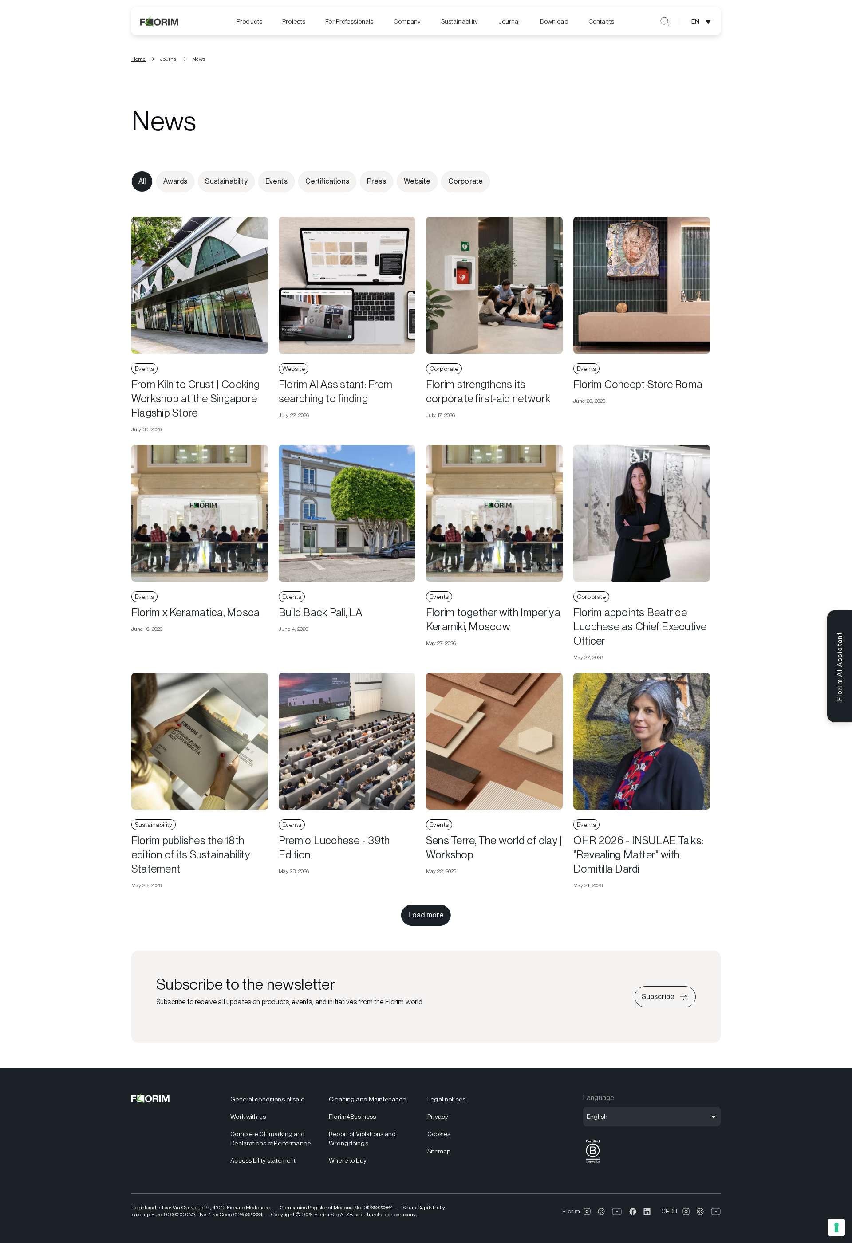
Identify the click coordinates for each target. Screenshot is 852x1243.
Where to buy (348, 1160)
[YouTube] (617, 1211)
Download (554, 21)
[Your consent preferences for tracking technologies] (836, 1227)
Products (249, 21)
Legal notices (446, 1099)
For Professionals (349, 21)
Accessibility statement (263, 1160)
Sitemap (438, 1151)
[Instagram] (587, 1211)
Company (407, 21)
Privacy (437, 1116)
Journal (509, 21)
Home (138, 59)
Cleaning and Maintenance (367, 1099)
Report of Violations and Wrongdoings (362, 1138)
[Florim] (159, 21)
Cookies (438, 1133)
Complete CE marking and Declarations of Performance (270, 1138)
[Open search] (664, 21)
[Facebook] (632, 1211)
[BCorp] (593, 1163)
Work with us (248, 1116)
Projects (293, 21)
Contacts (601, 21)
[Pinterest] (601, 1211)
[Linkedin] (647, 1211)
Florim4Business (352, 1116)
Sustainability (459, 21)
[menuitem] (249, 21)
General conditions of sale (267, 1099)
